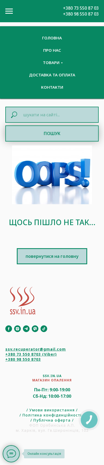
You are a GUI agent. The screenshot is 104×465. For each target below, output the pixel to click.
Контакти (52, 87)
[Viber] (35, 328)
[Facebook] (8, 328)
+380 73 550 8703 (23, 354)
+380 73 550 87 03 (81, 8)
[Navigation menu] (9, 11)
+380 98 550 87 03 (81, 14)
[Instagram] (17, 328)
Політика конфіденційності (52, 415)
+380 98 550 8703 (23, 359)
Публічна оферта (52, 420)
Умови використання (52, 409)
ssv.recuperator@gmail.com (35, 349)
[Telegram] (26, 328)
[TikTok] (44, 328)
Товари (51, 62)
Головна (52, 37)
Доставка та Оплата (52, 74)
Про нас (52, 50)
